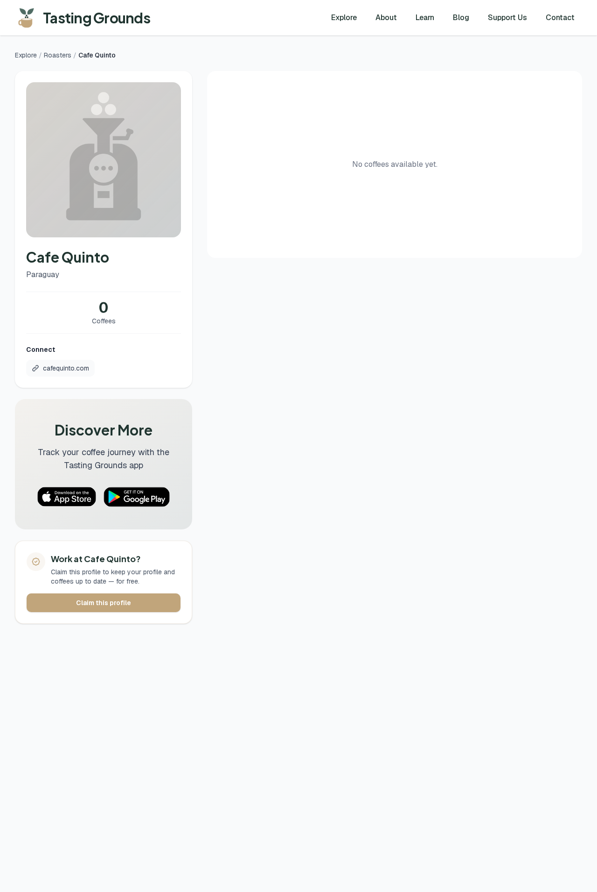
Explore (344, 17)
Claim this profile (103, 603)
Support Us (507, 17)
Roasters (57, 55)
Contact (560, 17)
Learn (425, 17)
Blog (461, 17)
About (386, 17)
